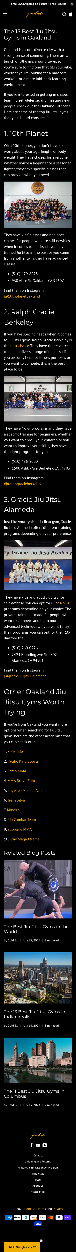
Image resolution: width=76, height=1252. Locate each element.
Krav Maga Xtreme (25, 839)
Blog (38, 1179)
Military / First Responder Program (38, 1167)
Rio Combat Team (21, 819)
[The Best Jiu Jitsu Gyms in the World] (38, 889)
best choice (19, 345)
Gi (53, 603)
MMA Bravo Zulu (21, 780)
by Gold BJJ (11, 940)
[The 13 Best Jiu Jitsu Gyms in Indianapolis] (38, 978)
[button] (22, 1247)
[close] (72, 4)
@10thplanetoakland (22, 296)
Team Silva (16, 800)
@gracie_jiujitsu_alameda (25, 676)
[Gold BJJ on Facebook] (31, 1146)
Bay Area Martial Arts (24, 790)
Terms (41, 1209)
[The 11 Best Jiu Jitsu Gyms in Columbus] (38, 1060)
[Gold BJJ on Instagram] (44, 1146)
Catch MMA (16, 771)
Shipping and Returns (38, 1161)
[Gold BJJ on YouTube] (38, 1146)
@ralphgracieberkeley (22, 483)
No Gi (64, 603)
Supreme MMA (19, 829)
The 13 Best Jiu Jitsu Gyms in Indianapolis (34, 1014)
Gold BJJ (30, 1209)
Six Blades (15, 751)
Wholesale (38, 1173)
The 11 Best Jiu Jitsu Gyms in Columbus (34, 1093)
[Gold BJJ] (35, 14)
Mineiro (13, 809)
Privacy (58, 1209)
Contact (38, 1155)
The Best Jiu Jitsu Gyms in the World (36, 929)
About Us (38, 1185)
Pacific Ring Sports (22, 761)
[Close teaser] (41, 1241)
